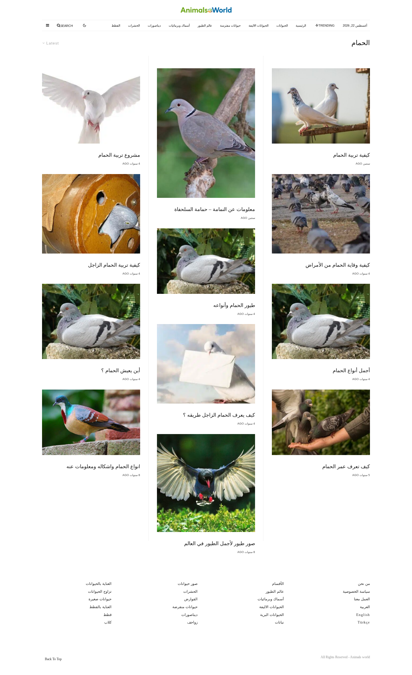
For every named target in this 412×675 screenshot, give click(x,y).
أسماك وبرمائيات (179, 25)
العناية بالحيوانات (99, 584)
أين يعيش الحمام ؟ (120, 370)
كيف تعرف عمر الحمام (346, 466)
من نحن (364, 584)
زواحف (192, 622)
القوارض (191, 599)
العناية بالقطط (100, 607)
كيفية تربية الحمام (351, 155)
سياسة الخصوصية (356, 591)
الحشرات (134, 25)
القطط (116, 25)
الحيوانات (282, 25)
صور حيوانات (188, 584)
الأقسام (278, 584)
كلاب (108, 622)
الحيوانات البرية (272, 615)
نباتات (279, 622)
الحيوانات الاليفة (259, 25)
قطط (107, 615)
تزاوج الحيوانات (100, 591)
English (363, 615)
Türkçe (364, 622)
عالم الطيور (205, 25)
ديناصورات (154, 25)
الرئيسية (301, 25)
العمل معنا (362, 599)
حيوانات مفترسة (230, 25)
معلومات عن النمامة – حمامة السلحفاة (214, 209)
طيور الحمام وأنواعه (234, 305)
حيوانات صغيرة (100, 599)
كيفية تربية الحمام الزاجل (114, 265)
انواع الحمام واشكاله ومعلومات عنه (103, 466)
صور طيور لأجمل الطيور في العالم (219, 543)
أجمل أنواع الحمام (351, 370)
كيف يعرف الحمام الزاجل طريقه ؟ (219, 415)
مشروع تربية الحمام (119, 155)
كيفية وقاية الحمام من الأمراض (337, 265)
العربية (365, 607)
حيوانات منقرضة (185, 607)
